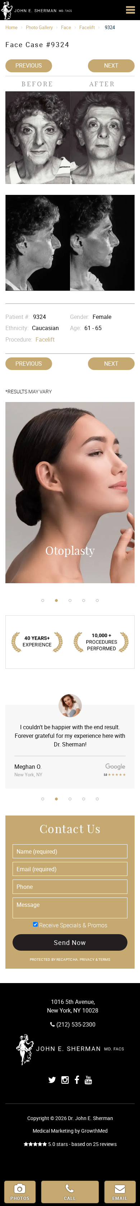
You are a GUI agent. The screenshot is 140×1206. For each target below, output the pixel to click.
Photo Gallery (39, 27)
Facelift (87, 27)
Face (66, 27)
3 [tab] (70, 600)
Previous (28, 65)
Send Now (70, 942)
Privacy (87, 959)
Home (11, 27)
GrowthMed (94, 1131)
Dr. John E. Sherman (36, 11)
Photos (19, 1198)
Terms (104, 959)
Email (120, 1198)
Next (111, 65)
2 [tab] (56, 600)
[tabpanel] (70, 496)
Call (70, 1198)
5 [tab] (97, 600)
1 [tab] (42, 600)
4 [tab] (83, 600)
